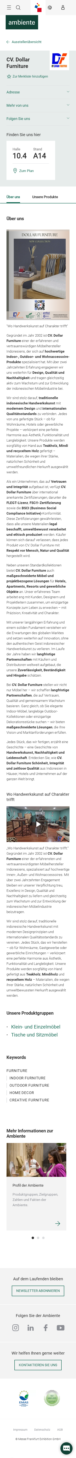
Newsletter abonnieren (38, 1291)
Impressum (20, 1429)
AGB (60, 1429)
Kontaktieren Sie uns (38, 1365)
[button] (38, 92)
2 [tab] (38, 1238)
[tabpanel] (36, 1187)
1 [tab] (33, 1238)
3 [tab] (43, 1238)
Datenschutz (42, 1429)
